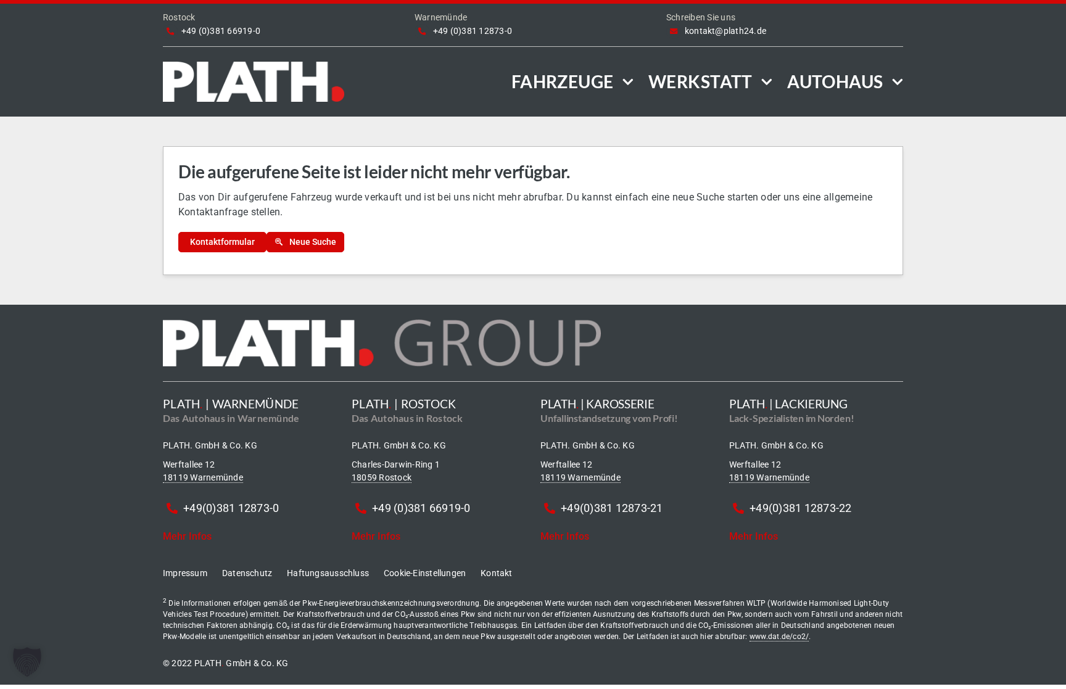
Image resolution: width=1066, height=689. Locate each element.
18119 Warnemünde (203, 477)
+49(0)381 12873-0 (231, 507)
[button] (27, 662)
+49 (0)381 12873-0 (472, 31)
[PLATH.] (253, 66)
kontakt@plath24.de (725, 31)
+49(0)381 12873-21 (612, 507)
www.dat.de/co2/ (779, 636)
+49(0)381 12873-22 (800, 507)
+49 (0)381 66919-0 (220, 31)
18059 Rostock (381, 477)
